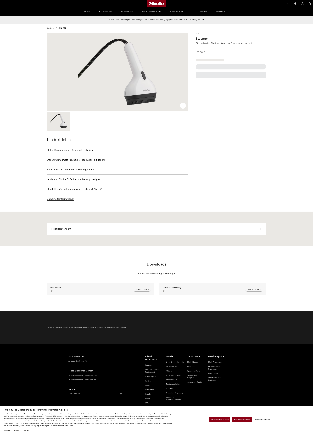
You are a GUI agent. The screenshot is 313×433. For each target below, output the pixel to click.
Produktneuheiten (173, 384)
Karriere (148, 381)
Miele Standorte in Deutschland (152, 371)
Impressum (8, 430)
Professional (222, 12)
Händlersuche (76, 356)
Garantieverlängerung (174, 393)
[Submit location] (121, 362)
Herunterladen (142, 289)
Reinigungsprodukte (151, 12)
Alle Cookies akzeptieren (220, 419)
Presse (148, 385)
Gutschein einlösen (173, 375)
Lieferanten (149, 390)
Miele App (191, 366)
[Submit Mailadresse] (121, 394)
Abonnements (171, 380)
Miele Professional (215, 362)
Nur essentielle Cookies (241, 419)
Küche (87, 12)
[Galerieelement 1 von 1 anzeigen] (58, 121)
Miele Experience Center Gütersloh (82, 380)
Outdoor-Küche (177, 12)
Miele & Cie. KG (93, 189)
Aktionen (169, 371)
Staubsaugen (127, 12)
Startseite (51, 28)
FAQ (147, 403)
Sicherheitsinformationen (60, 199)
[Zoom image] (183, 106)
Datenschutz (17, 430)
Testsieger (170, 388)
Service (203, 12)
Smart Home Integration (192, 377)
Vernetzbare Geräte (194, 382)
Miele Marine (213, 373)
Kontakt (148, 398)
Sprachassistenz (193, 371)
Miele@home (192, 362)
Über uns (148, 365)
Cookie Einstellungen (262, 419)
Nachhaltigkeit (150, 376)
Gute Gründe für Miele (175, 362)
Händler (148, 394)
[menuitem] (88, 11)
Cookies (26, 430)
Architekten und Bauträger (214, 379)
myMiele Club (171, 366)
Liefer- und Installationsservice (173, 398)
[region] (117, 72)
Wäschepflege (105, 12)
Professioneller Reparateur (214, 368)
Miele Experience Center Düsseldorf (82, 376)
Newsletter (74, 389)
